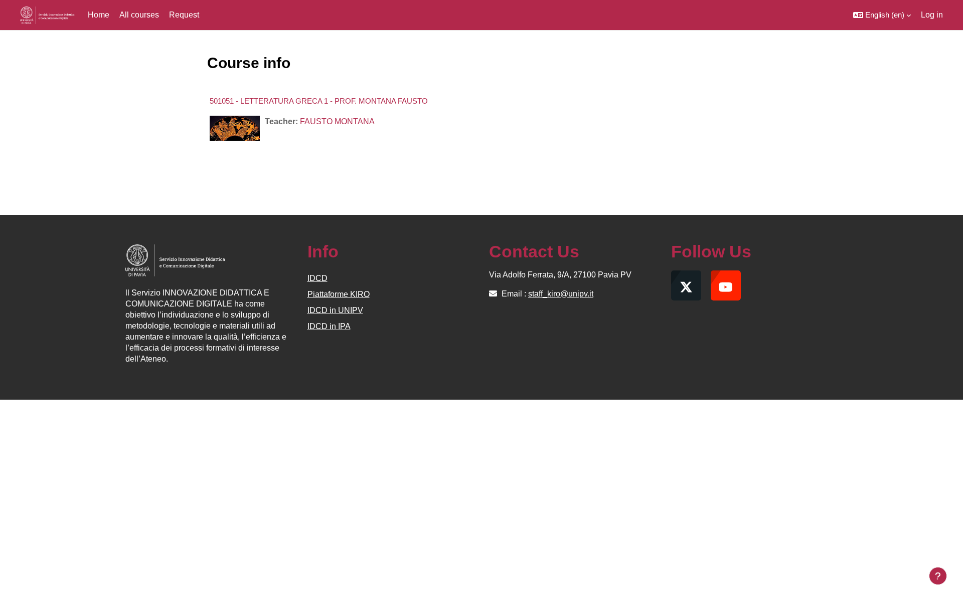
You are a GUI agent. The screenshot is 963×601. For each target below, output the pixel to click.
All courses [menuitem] (139, 15)
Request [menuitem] (184, 15)
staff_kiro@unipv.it (560, 293)
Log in (932, 15)
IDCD (317, 278)
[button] (882, 15)
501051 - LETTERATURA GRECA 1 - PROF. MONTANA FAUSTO (319, 101)
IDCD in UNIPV (335, 310)
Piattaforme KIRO (338, 294)
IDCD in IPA (329, 326)
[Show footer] (938, 576)
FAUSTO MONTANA (337, 121)
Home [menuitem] (98, 15)
